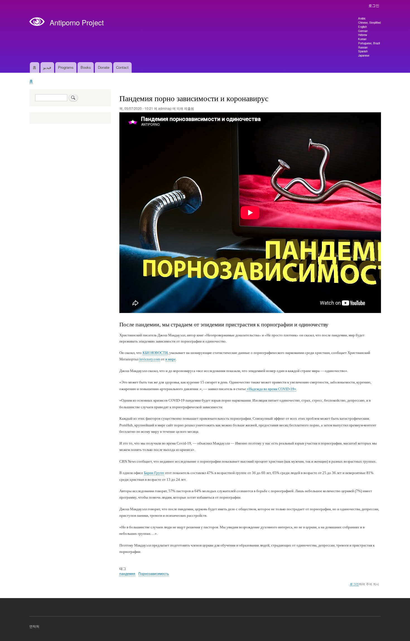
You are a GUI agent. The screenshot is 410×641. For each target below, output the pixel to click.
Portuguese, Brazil (369, 43)
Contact (122, 67)
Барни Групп (154, 473)
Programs (66, 67)
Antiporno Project (77, 22)
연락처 (34, 626)
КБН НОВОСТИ (155, 353)
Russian (363, 47)
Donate (103, 67)
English (362, 27)
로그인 (373, 5)
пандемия (127, 573)
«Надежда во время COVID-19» (271, 389)
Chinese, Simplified (369, 23)
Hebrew (362, 35)
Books (86, 67)
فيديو (47, 67)
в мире (170, 359)
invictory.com (149, 359)
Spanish (363, 51)
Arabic (362, 18)
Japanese (363, 55)
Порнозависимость (153, 573)
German (363, 31)
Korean (362, 39)
